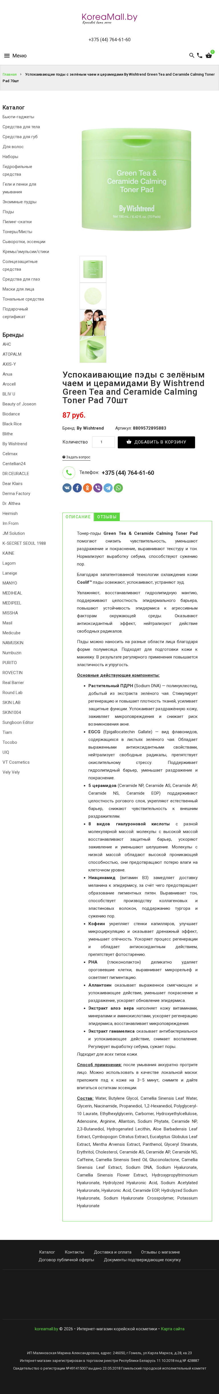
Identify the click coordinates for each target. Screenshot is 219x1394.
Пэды (8, 211)
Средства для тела (21, 126)
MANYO (10, 583)
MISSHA (10, 613)
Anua (7, 374)
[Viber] (97, 487)
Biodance (11, 414)
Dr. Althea (11, 503)
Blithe (8, 433)
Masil (7, 622)
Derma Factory (16, 493)
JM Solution (14, 533)
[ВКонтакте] (67, 487)
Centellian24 (14, 463)
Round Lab (13, 692)
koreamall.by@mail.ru (109, 1279)
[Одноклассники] (87, 487)
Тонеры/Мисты (17, 231)
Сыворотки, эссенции (24, 241)
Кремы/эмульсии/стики (26, 251)
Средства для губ (20, 136)
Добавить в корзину (159, 442)
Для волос (13, 146)
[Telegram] (108, 487)
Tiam (7, 732)
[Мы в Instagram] (108, 1308)
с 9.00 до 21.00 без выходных (109, 1295)
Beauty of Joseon (19, 404)
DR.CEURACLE (16, 473)
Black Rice (12, 423)
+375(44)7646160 (109, 1287)
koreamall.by (46, 1328)
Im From (11, 523)
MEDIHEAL (12, 593)
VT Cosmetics (16, 762)
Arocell (9, 384)
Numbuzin (12, 652)
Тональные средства (23, 299)
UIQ (6, 752)
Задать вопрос (77, 457)
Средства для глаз (21, 279)
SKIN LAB (12, 702)
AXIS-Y (9, 364)
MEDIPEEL (12, 603)
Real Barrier (13, 682)
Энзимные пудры (19, 201)
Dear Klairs (13, 483)
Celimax (10, 453)
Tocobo (10, 742)
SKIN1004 (12, 712)
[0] (209, 56)
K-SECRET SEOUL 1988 (24, 543)
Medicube (12, 632)
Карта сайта (172, 1328)
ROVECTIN (13, 672)
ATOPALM (12, 354)
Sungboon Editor (18, 722)
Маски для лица (18, 289)
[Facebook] (77, 487)
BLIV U (9, 394)
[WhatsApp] (118, 487)
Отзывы (107, 517)
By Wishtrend (15, 443)
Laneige (10, 573)
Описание (78, 517)
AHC (7, 344)
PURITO (10, 662)
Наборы (10, 156)
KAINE (8, 553)
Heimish (10, 513)
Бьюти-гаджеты (18, 116)
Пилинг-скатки (17, 221)
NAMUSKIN (13, 642)
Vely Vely (11, 772)
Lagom (9, 563)
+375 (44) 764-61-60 (110, 39)
